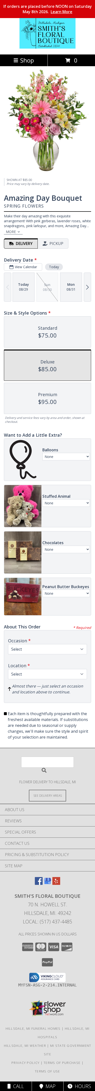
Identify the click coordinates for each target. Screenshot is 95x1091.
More (11, 231)
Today (54, 267)
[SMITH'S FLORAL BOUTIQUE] (47, 47)
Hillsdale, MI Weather (25, 1045)
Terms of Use (47, 1071)
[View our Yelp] (56, 883)
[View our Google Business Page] (47, 883)
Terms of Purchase (62, 1062)
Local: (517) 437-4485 (47, 921)
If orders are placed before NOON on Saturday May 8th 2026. (47, 9)
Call (17, 1086)
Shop (27, 60)
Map (49, 1086)
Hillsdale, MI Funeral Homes (33, 1028)
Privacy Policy (25, 1062)
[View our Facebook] (39, 883)
